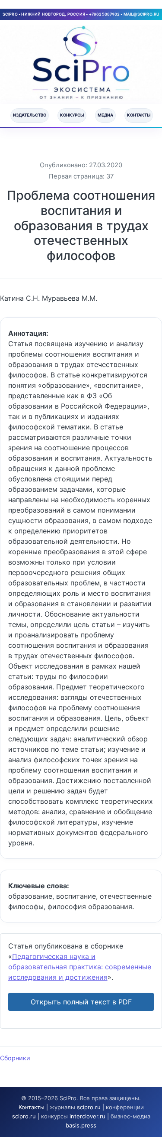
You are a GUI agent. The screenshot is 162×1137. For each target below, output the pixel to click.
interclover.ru (87, 1116)
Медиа (105, 115)
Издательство (29, 115)
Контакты (138, 115)
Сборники (15, 1058)
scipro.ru (89, 1107)
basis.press (81, 1125)
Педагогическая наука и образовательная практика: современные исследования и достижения (79, 966)
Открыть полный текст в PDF (81, 1001)
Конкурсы (72, 115)
